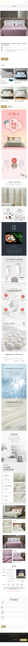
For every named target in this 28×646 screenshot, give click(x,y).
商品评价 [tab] (10, 106)
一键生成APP (15, 639)
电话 (2, 607)
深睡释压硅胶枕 (4, 82)
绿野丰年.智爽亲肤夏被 (19, 101)
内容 (2, 617)
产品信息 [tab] (4, 106)
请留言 (3, 626)
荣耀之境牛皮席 (17, 82)
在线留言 (5, 59)
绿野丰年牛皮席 (4, 101)
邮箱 (2, 612)
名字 (2, 602)
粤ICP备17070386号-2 (22, 634)
